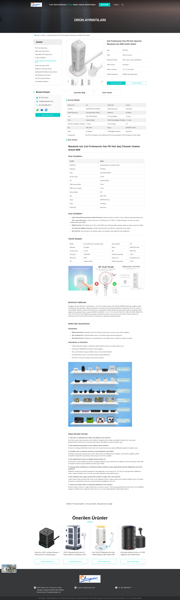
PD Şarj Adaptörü (78, 504)
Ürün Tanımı (107, 93)
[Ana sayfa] (36, 5)
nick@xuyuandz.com (46, 101)
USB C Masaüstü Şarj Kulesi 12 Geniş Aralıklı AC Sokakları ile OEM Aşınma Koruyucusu (75, 554)
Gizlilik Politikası (51, 598)
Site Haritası (41, 598)
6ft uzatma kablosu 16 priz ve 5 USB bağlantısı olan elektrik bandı (133, 553)
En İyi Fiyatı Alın (116, 83)
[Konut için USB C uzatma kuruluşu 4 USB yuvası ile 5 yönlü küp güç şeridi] (47, 538)
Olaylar (75, 4)
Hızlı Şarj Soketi (90, 504)
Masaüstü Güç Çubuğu (104, 504)
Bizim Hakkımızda (60, 4)
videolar (81, 4)
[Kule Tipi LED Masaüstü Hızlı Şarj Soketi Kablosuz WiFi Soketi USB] (104, 538)
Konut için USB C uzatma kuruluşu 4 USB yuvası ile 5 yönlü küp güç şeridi (47, 554)
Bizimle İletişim (90, 4)
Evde (51, 4)
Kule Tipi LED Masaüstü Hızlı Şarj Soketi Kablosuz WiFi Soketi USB (103, 553)
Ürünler (69, 4)
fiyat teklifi (104, 4)
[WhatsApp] (37, 110)
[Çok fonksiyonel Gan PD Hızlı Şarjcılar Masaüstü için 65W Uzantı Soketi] (85, 58)
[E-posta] (41, 110)
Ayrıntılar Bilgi (79, 93)
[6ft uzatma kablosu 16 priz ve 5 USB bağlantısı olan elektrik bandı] (133, 538)
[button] (37, 542)
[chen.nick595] (46, 110)
